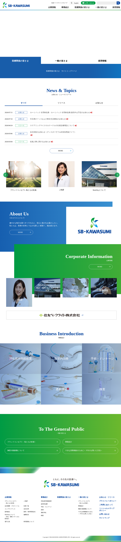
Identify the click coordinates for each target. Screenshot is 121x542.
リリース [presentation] (61, 103)
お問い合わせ (89, 3)
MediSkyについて (61, 190)
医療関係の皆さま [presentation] (20, 61)
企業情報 (52, 7)
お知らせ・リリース (107, 497)
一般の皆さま (101, 7)
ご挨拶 (23, 190)
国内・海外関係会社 (30, 511)
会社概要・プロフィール (12, 506)
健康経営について (99, 191)
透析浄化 (43, 512)
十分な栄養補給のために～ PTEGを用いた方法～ (83, 450)
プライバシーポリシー (107, 501)
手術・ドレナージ (46, 507)
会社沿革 (26, 509)
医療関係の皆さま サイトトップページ (61, 71)
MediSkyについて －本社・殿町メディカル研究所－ (12, 516)
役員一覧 (26, 506)
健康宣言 (26, 514)
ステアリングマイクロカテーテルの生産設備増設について (52, 125)
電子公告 (7, 521)
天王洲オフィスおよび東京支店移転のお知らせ (48, 119)
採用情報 (116, 7)
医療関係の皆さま (82, 7)
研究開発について (29, 521)
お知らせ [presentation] (99, 103)
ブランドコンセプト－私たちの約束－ (21, 442)
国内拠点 (7, 511)
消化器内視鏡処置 (46, 501)
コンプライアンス (10, 509)
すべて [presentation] (23, 103)
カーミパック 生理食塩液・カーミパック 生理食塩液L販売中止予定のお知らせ (60, 112)
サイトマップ (104, 518)
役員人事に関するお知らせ (40, 142)
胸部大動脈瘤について (15, 450)
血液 (42, 509)
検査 (42, 515)
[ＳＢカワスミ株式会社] (16, 5)
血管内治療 (44, 504)
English (76, 3)
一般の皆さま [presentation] (61, 61)
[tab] (20, 60)
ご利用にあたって (106, 505)
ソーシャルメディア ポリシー (107, 509)
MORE (60, 151)
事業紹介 (65, 7)
